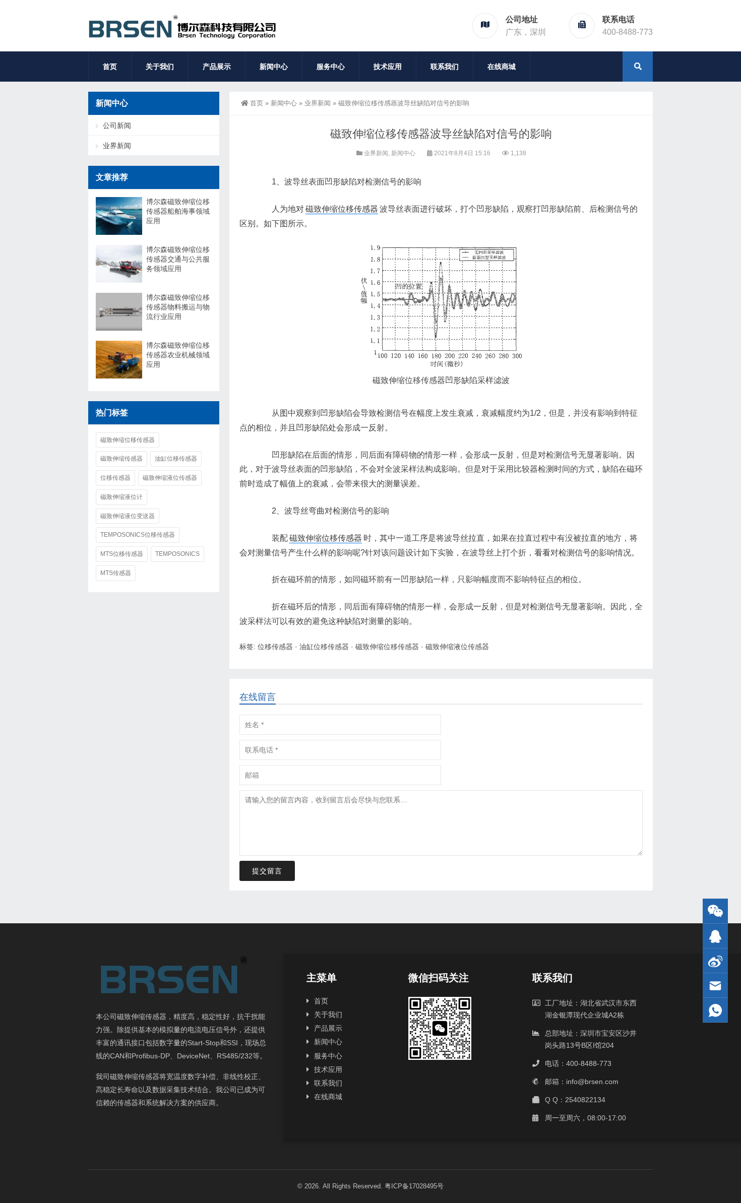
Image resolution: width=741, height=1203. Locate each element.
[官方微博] (715, 960)
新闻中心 (274, 66)
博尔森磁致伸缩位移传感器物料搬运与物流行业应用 (178, 307)
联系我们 (444, 66)
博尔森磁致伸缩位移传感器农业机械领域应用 (178, 354)
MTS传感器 (115, 573)
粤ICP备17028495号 (414, 1186)
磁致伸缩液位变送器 (127, 516)
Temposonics (177, 553)
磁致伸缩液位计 (121, 496)
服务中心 (331, 66)
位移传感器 (425, 380)
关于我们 (160, 66)
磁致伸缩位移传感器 (341, 209)
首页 (110, 66)
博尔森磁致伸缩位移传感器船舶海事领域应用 (178, 211)
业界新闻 (317, 103)
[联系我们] (715, 936)
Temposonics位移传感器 (137, 534)
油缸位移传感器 (324, 647)
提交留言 (267, 871)
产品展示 (217, 66)
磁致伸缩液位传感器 (457, 647)
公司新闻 (117, 125)
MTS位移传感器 (121, 553)
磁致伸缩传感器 (121, 458)
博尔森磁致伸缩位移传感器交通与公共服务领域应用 (178, 259)
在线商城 (501, 66)
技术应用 (388, 66)
